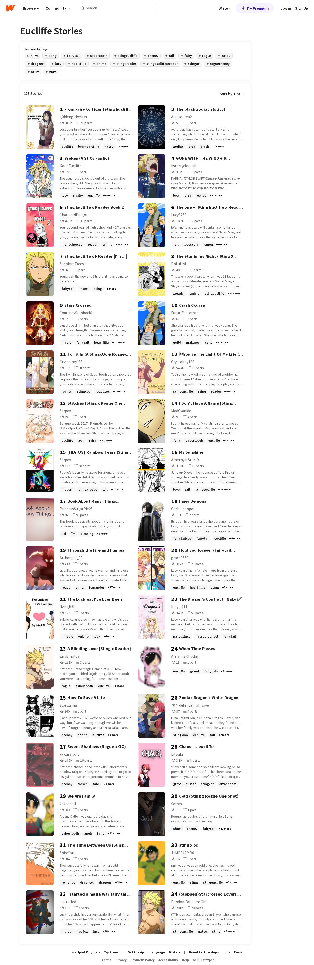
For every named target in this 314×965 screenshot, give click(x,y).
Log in (286, 8)
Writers (174, 952)
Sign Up (301, 8)
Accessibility (168, 960)
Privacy (121, 960)
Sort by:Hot (230, 93)
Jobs (226, 952)
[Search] (82, 8)
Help (185, 960)
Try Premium (257, 8)
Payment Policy (143, 960)
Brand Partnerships (204, 952)
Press (238, 952)
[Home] (10, 8)
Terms (106, 960)
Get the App (137, 952)
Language (157, 952)
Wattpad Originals (86, 952)
